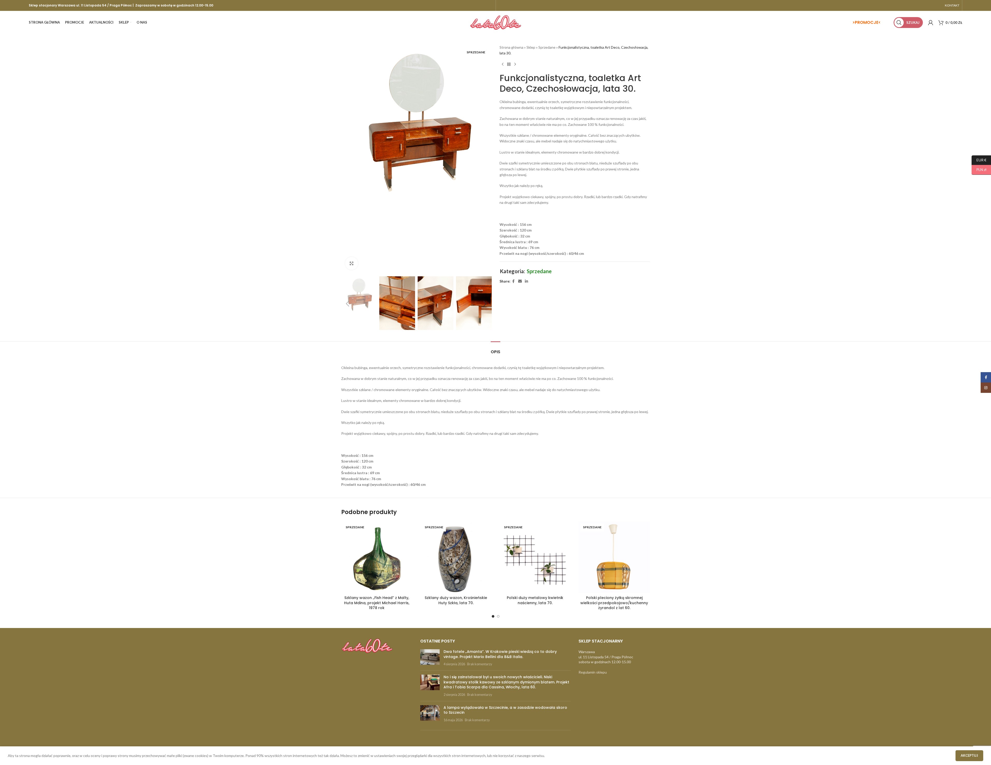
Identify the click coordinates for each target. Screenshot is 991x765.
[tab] (495, 349)
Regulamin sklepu (593, 672)
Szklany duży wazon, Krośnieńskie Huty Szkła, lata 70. (456, 600)
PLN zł (979, 169)
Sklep (530, 47)
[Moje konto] (930, 22)
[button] (347, 303)
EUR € (979, 159)
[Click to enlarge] (351, 263)
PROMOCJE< (868, 22)
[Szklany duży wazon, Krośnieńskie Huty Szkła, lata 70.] (456, 557)
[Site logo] (496, 22)
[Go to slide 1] (493, 616)
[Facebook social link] (513, 281)
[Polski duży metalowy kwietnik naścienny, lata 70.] (535, 557)
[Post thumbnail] (430, 658)
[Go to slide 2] (498, 616)
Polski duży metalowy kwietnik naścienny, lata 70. (535, 600)
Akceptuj (969, 755)
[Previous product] (503, 64)
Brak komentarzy (479, 664)
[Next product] (515, 64)
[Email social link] (520, 281)
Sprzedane (546, 47)
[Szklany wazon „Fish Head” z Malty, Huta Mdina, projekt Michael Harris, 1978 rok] (377, 557)
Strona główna (511, 47)
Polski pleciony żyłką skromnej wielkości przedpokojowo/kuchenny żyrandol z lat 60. (614, 602)
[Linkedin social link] (526, 281)
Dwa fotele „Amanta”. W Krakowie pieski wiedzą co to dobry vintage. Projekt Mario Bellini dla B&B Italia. (500, 654)
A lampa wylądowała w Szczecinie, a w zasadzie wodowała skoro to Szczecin (505, 710)
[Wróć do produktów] (509, 64)
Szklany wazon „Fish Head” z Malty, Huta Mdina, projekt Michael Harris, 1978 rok (376, 602)
